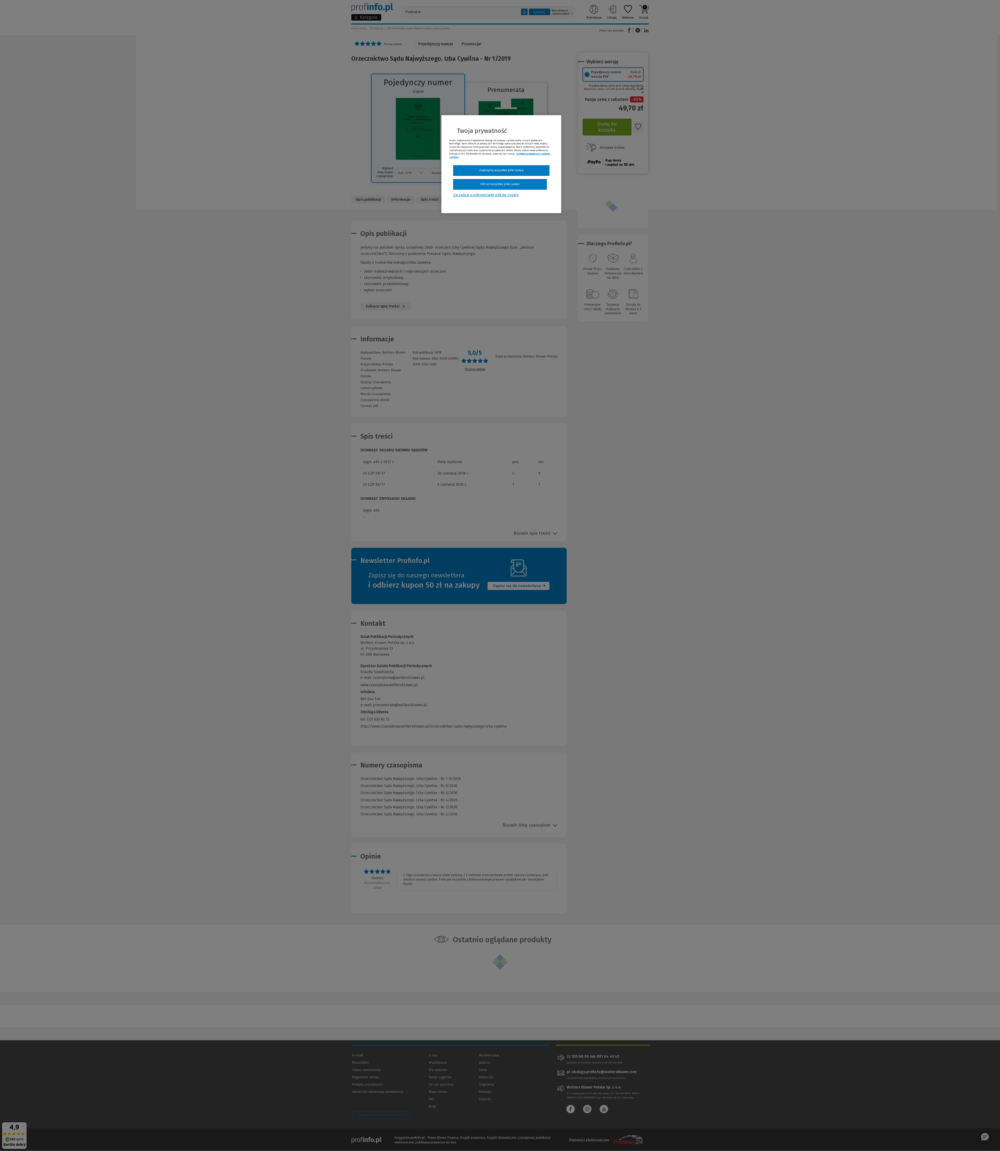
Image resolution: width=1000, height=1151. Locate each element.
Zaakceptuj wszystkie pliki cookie (501, 170)
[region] (501, 164)
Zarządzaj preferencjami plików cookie (485, 195)
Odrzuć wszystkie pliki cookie (500, 184)
